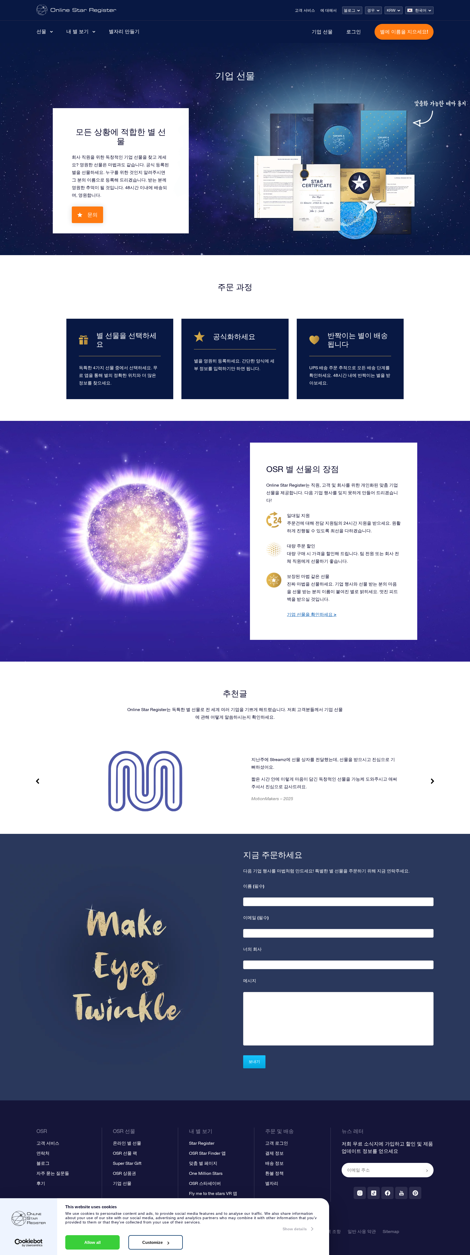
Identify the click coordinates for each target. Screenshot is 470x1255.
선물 (41, 31)
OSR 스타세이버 (205, 1183)
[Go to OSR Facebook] (387, 1193)
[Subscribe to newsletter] (427, 1170)
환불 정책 (274, 1173)
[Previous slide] (38, 781)
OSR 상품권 (124, 1173)
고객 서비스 (305, 10)
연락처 (43, 1153)
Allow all (92, 1242)
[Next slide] (432, 781)
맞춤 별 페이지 (203, 1163)
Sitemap (391, 1231)
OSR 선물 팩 (125, 1153)
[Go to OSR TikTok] (373, 1193)
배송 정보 (274, 1163)
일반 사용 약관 (362, 1231)
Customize (152, 1242)
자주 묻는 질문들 (52, 1173)
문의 (92, 214)
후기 (40, 1183)
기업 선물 (322, 32)
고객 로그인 (276, 1143)
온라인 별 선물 (127, 1143)
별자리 (271, 1183)
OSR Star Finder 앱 (207, 1153)
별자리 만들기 (124, 31)
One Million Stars (205, 1173)
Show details (295, 1229)
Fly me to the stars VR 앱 (213, 1193)
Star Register (201, 1143)
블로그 (349, 10)
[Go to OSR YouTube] (401, 1193)
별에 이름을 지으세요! (404, 32)
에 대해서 (328, 10)
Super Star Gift (127, 1163)
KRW (391, 10)
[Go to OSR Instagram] (360, 1193)
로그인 (353, 32)
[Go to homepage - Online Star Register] (76, 10)
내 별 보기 (77, 31)
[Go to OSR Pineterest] (415, 1193)
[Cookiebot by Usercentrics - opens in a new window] (28, 1243)
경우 (371, 10)
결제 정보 (274, 1153)
